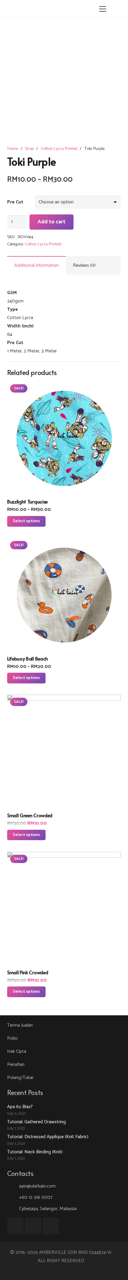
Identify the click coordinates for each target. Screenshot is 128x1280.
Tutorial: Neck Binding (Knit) (35, 1152)
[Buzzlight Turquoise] (64, 438)
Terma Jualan (20, 1025)
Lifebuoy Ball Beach (27, 658)
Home (12, 148)
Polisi (12, 1038)
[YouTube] (33, 1226)
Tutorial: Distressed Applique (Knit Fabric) (47, 1137)
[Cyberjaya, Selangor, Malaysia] (13, 1209)
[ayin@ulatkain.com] (13, 1186)
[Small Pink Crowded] (64, 908)
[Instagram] (51, 1226)
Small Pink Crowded (27, 972)
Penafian (15, 1065)
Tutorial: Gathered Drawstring (36, 1122)
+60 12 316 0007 (35, 1197)
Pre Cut (15, 202)
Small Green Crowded (29, 815)
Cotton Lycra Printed (59, 148)
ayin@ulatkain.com (37, 1186)
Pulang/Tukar (20, 1078)
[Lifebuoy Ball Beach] (64, 595)
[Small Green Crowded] (64, 751)
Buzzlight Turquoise (27, 501)
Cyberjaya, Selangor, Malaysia (48, 1209)
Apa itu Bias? (20, 1107)
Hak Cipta (16, 1051)
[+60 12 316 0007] (13, 1197)
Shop (29, 148)
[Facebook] (15, 1226)
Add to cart (51, 221)
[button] (102, 8)
